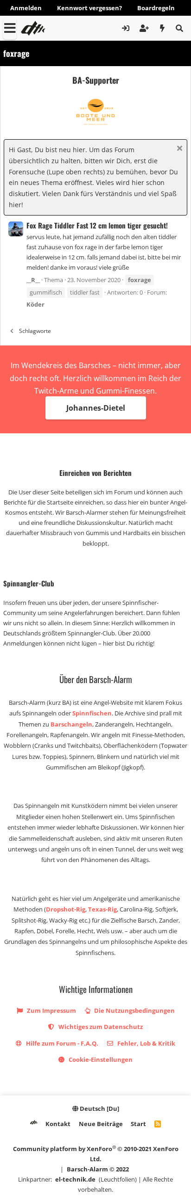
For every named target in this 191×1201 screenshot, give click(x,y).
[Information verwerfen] (178, 149)
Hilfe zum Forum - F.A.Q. (61, 1043)
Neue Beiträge (101, 1124)
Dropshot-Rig (65, 909)
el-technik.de (75, 1179)
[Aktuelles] (162, 28)
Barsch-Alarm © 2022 (98, 1169)
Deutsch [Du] (98, 1108)
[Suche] (179, 28)
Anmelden (26, 8)
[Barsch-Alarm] (33, 1124)
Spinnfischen (92, 713)
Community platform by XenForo (95, 1153)
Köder (35, 304)
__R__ (33, 280)
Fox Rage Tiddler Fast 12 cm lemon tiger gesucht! (97, 225)
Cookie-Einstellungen (100, 1059)
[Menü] (9, 28)
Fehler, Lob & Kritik (145, 1043)
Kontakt (57, 1124)
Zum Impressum (50, 1010)
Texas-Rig (102, 909)
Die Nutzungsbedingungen (134, 1010)
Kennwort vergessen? (89, 8)
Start (138, 1124)
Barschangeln (71, 724)
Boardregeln (156, 8)
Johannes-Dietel (95, 408)
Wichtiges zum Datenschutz (100, 1026)
